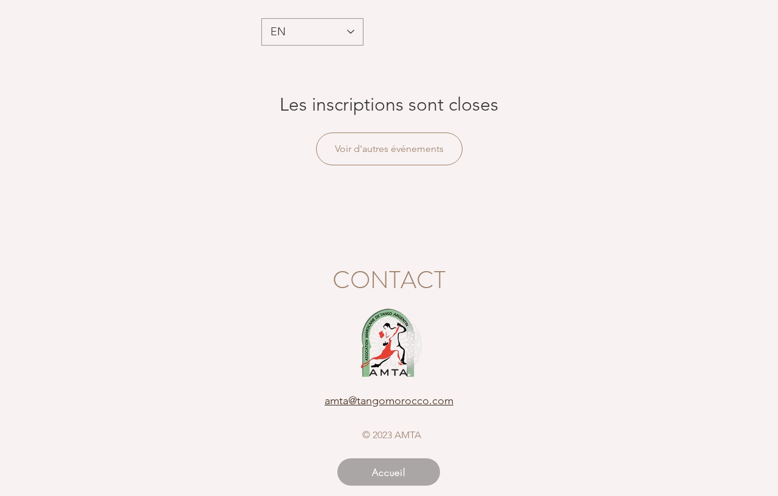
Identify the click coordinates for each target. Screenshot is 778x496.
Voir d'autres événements (389, 148)
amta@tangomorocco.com (389, 400)
